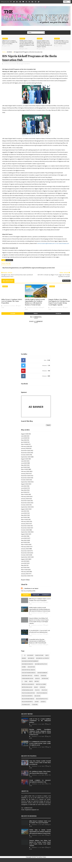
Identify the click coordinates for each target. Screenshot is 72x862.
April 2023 (24, 517)
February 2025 (25, 471)
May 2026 (24, 440)
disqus (36, 313)
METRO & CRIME (41, 684)
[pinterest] (20, 1)
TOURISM (34, 704)
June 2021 (24, 563)
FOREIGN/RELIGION (27, 678)
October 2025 (25, 455)
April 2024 (24, 492)
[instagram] (35, 1)
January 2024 (25, 498)
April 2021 (24, 567)
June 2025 (24, 463)
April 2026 (24, 442)
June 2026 (24, 438)
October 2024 (25, 480)
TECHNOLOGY (26, 704)
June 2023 (24, 513)
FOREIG (36, 675)
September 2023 (26, 507)
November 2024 (25, 477)
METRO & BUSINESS (28, 684)
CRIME (24, 667)
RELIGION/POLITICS (42, 698)
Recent (26, 595)
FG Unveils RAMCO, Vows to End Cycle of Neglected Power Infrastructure (61, 42)
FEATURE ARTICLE (27, 675)
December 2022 (25, 525)
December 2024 (25, 475)
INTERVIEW (45, 678)
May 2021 (23, 565)
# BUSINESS (9, 260)
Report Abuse (25, 580)
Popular (36, 595)
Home (3, 52)
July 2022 (23, 536)
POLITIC (37, 690)
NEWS (36, 687)
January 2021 (24, 573)
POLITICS (44, 690)
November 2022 (25, 528)
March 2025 (24, 469)
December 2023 (25, 500)
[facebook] (11, 1)
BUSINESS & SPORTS (42, 658)
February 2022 (25, 546)
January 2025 (25, 473)
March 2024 (24, 494)
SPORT (37, 701)
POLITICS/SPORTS (27, 695)
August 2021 (24, 559)
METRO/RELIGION (27, 687)
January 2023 (25, 523)
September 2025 (26, 457)
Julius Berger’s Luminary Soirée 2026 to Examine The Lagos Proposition (9, 42)
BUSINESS (5, 38)
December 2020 (25, 576)
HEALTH (37, 678)
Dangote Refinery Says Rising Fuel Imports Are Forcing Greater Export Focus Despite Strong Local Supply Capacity (44, 43)
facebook (58, 313)
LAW (26, 681)
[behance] (32, 1)
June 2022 (24, 538)
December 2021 (25, 551)
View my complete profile (28, 591)
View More (67, 280)
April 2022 (24, 542)
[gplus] (17, 1)
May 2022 (24, 540)
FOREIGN (43, 675)
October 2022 (25, 530)
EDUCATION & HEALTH (28, 669)
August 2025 (24, 459)
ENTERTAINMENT (42, 672)
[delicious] (38, 1)
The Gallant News (41, 857)
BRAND (24, 658)
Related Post (8, 281)
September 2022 (26, 532)
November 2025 (25, 452)
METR (30, 681)
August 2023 (24, 509)
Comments (46, 595)
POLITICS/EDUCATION (28, 693)
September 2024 (26, 482)
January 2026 (25, 448)
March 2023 (24, 519)
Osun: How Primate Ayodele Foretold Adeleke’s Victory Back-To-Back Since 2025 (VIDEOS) (40, 762)
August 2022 (24, 534)
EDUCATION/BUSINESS (28, 672)
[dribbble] (26, 1)
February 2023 (25, 521)
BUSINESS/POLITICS (41, 664)
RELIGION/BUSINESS (28, 698)
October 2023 (25, 505)
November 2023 (25, 502)
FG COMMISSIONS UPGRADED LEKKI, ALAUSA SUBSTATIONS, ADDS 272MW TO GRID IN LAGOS (40, 743)
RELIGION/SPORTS (27, 701)
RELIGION (37, 695)
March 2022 (24, 544)
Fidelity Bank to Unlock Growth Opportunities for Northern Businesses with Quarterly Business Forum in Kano (27, 43)
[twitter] (14, 1)
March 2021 (24, 569)
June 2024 (24, 488)
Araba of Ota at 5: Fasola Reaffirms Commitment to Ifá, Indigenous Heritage (40, 720)
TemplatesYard (41, 860)
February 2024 (25, 496)
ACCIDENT (30, 655)
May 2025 (24, 465)
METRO (37, 681)
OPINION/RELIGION (27, 690)
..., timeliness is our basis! (30, 588)
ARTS (47, 655)
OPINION (42, 687)
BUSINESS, (27, 63)
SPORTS (43, 701)
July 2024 (23, 486)
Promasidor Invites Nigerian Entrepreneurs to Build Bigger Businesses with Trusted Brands (37, 641)
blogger (13, 313)
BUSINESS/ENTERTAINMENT (30, 661)
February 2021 (25, 571)
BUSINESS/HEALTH (27, 664)
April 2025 (24, 467)
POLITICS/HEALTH (42, 693)
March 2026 (24, 444)
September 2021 (25, 557)
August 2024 (24, 484)
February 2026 (25, 446)
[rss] (29, 1)
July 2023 (24, 511)
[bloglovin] (23, 1)
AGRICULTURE (39, 655)
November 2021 (25, 553)
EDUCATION (31, 667)
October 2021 (25, 555)
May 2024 (24, 490)
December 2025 (25, 450)
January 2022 (25, 548)
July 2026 (23, 436)
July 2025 (23, 461)
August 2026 (24, 434)
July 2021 (23, 561)
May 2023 (24, 515)
